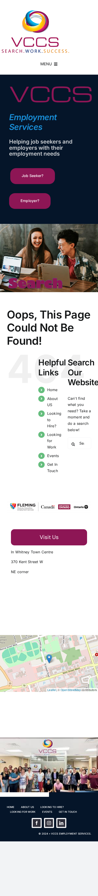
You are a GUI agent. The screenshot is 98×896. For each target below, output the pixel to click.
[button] (49, 658)
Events (53, 455)
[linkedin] (61, 823)
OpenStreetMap (71, 690)
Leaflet (51, 690)
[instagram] (49, 823)
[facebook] (37, 823)
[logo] (35, 11)
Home (52, 389)
